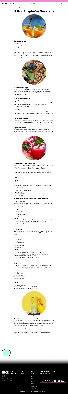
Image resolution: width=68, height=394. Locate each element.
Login (62, 3)
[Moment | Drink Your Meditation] (9, 373)
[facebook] (2, 376)
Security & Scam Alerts (34, 388)
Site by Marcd (11, 380)
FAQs (31, 380)
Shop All (22, 373)
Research (32, 375)
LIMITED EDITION (12, 3)
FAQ (18, 91)
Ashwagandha (17, 175)
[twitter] (6, 376)
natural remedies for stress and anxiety (33, 111)
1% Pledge (32, 376)
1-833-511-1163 (53, 380)
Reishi (16, 182)
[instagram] (4, 376)
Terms (3, 378)
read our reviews (44, 329)
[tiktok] (9, 376)
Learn (6, 3)
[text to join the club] (6, 352)
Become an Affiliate (34, 383)
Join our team (33, 384)
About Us (32, 373)
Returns (11, 378)
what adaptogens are (30, 55)
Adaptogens (16, 111)
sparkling (25, 329)
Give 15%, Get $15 (34, 386)
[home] (34, 4)
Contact (32, 378)
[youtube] (11, 376)
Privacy (7, 378)
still (29, 329)
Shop (3, 3)
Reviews (32, 381)
